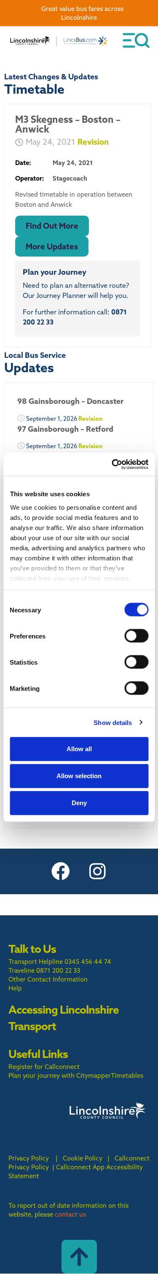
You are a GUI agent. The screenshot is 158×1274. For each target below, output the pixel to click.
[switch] (136, 636)
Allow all (79, 748)
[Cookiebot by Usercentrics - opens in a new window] (112, 464)
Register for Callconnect (44, 1067)
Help (15, 988)
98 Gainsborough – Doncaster (70, 401)
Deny (79, 802)
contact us (70, 1214)
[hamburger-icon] (136, 40)
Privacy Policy (28, 1158)
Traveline (21, 970)
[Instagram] (97, 871)
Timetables (127, 1075)
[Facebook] (60, 871)
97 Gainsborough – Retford (65, 429)
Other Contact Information (48, 979)
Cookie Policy (82, 1158)
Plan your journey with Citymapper (59, 1075)
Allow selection (79, 775)
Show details (113, 722)
